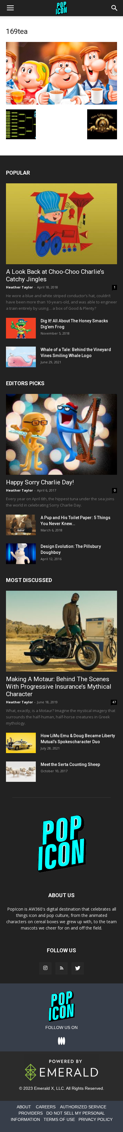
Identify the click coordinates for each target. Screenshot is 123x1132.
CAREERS (46, 1106)
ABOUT (24, 1106)
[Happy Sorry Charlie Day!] (61, 434)
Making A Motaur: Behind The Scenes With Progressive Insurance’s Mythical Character (58, 686)
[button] (114, 8)
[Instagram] (45, 968)
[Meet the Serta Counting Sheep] (21, 771)
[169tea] (61, 103)
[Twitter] (78, 968)
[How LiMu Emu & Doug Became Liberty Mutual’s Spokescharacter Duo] (21, 743)
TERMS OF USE (59, 1119)
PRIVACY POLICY (96, 1119)
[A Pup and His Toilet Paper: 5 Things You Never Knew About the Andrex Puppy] (21, 525)
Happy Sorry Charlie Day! (40, 482)
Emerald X (44, 1088)
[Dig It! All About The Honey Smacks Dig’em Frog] (21, 328)
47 (114, 702)
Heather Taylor (19, 287)
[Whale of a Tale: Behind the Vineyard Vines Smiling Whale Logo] (21, 357)
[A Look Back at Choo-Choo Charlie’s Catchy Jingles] (61, 223)
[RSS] (61, 968)
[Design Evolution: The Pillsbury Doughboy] (21, 553)
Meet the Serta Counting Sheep (70, 764)
